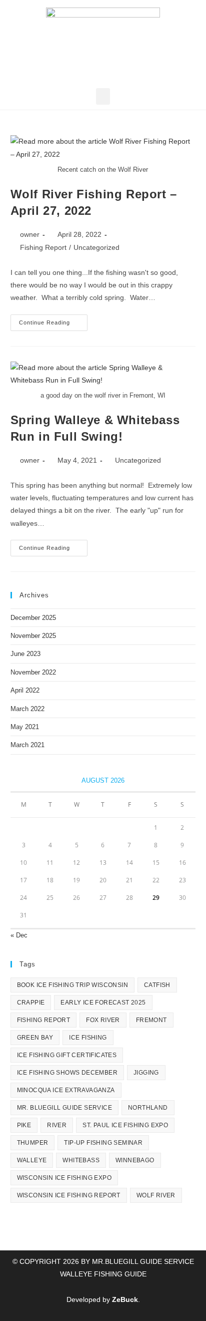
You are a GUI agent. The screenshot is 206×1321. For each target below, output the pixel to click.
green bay (35, 1037)
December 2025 (33, 617)
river (56, 1125)
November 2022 (33, 672)
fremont (151, 1020)
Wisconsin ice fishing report (68, 1195)
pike (24, 1125)
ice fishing (87, 1037)
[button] (103, 96)
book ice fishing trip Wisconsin (72, 984)
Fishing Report (43, 247)
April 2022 (25, 690)
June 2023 (25, 653)
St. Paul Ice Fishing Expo (125, 1125)
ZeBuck (125, 1299)
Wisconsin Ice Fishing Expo (64, 1177)
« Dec (19, 935)
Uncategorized (97, 247)
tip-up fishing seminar (103, 1142)
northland (148, 1107)
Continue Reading (53, 319)
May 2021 (24, 727)
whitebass (81, 1160)
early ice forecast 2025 (103, 1002)
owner (30, 234)
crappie (31, 1002)
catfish (157, 984)
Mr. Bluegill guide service (64, 1107)
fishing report (43, 1020)
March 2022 (27, 709)
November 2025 (33, 635)
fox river (103, 1020)
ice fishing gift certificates (67, 1055)
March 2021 (27, 745)
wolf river (156, 1195)
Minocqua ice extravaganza (66, 1090)
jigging (146, 1072)
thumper (32, 1142)
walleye (32, 1160)
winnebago (135, 1160)
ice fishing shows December (67, 1072)
